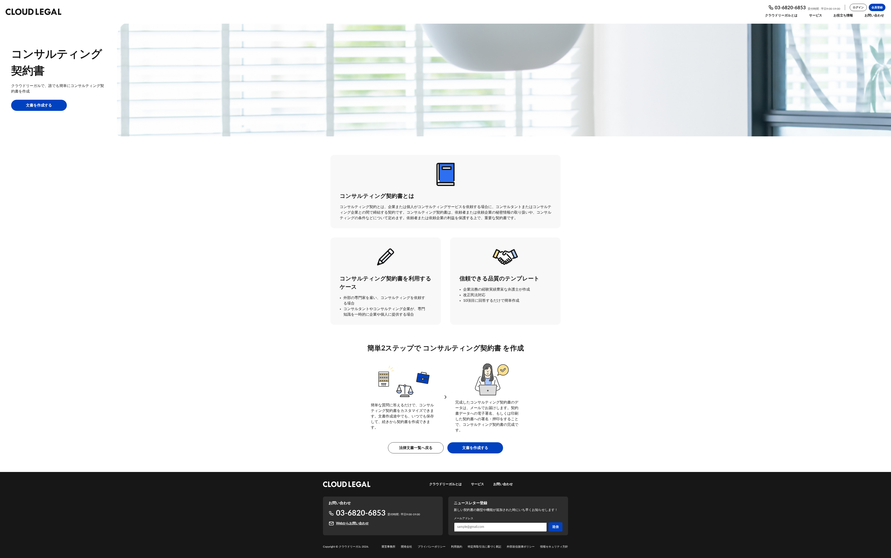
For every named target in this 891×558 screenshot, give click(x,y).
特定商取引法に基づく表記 (484, 546)
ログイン (858, 7)
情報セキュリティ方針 (554, 546)
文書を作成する (39, 105)
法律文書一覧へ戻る (416, 448)
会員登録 (877, 7)
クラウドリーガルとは (781, 15)
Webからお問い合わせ (352, 523)
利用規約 (456, 546)
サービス (815, 15)
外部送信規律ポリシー (521, 546)
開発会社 (406, 546)
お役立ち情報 (843, 15)
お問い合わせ (874, 15)
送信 (555, 527)
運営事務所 (388, 546)
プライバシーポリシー (432, 546)
